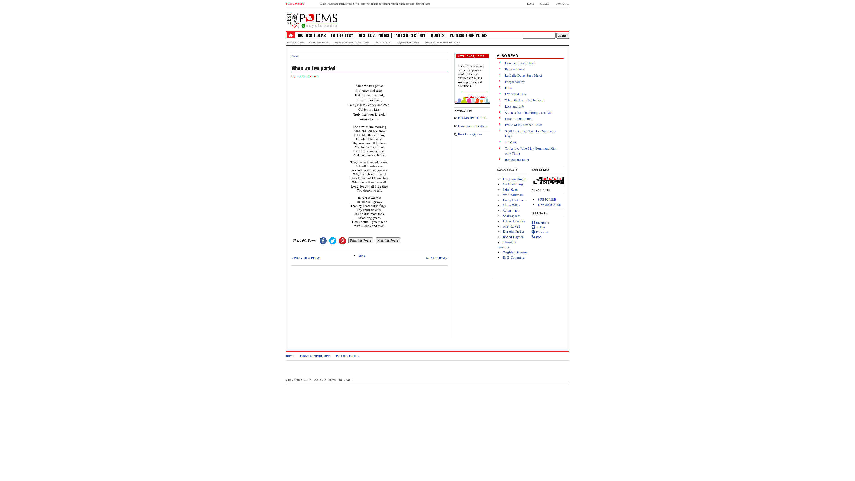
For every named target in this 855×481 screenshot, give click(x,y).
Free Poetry (342, 35)
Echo (508, 88)
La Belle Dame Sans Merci (523, 75)
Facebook (542, 222)
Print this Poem (360, 240)
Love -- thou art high (519, 118)
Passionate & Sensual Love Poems (351, 42)
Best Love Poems (374, 35)
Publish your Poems (468, 35)
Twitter (540, 227)
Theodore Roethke (507, 244)
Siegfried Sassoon (515, 252)
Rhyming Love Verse (408, 42)
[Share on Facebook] (323, 240)
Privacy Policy (347, 356)
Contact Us (562, 3)
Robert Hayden (513, 236)
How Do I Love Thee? (520, 63)
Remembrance (515, 69)
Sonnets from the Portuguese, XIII (528, 112)
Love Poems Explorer (473, 126)
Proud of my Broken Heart (523, 124)
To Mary (511, 142)
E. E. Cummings (514, 257)
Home (294, 56)
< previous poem (305, 258)
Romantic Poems (295, 42)
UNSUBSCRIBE (549, 204)
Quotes (437, 35)
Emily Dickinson (514, 200)
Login (530, 3)
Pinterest (541, 232)
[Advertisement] (369, 299)
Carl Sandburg (513, 184)
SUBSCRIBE (547, 199)
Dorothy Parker (513, 231)
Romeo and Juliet (517, 159)
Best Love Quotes (470, 134)
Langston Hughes (515, 179)
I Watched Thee (516, 94)
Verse (361, 255)
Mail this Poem (387, 240)
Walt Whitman (513, 194)
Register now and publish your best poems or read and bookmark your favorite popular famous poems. (375, 4)
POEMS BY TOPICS (472, 118)
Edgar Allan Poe (514, 221)
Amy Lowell (511, 226)
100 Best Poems (311, 35)
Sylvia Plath (511, 210)
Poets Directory (409, 35)
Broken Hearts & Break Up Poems (442, 42)
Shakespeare (511, 215)
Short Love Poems (318, 42)
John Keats (510, 189)
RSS (538, 236)
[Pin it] (342, 240)
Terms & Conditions (315, 356)
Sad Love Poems (382, 42)
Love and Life (514, 106)
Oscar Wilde (511, 205)
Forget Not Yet (515, 81)
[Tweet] (332, 240)
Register (544, 3)
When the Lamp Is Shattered (524, 100)
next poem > (436, 258)
